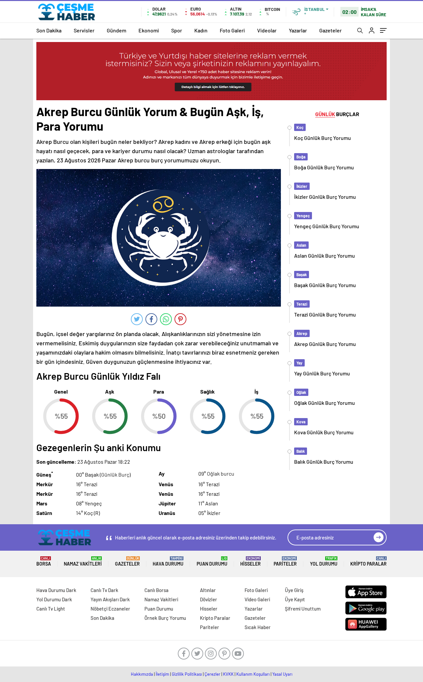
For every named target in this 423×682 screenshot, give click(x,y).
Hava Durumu (168, 561)
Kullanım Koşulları (253, 674)
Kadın (201, 30)
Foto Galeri (232, 30)
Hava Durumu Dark (56, 590)
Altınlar (208, 590)
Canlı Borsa (156, 590)
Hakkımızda (142, 674)
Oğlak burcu (220, 473)
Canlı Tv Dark (104, 590)
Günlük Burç (115, 474)
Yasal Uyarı (282, 674)
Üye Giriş (294, 590)
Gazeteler (330, 30)
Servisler (84, 30)
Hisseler (250, 561)
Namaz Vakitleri (83, 561)
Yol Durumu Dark (54, 599)
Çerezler (212, 674)
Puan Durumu (212, 561)
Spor (176, 30)
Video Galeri (257, 599)
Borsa (43, 561)
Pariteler (285, 561)
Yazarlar (298, 30)
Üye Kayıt (295, 599)
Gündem (116, 30)
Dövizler (208, 599)
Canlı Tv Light (50, 609)
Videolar (267, 30)
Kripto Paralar (368, 561)
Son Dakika (48, 30)
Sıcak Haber (258, 627)
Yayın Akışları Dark (110, 599)
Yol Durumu (323, 561)
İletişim (162, 674)
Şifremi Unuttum (303, 609)
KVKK (228, 674)
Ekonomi (148, 30)
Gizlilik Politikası (187, 674)
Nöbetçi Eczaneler (110, 609)
